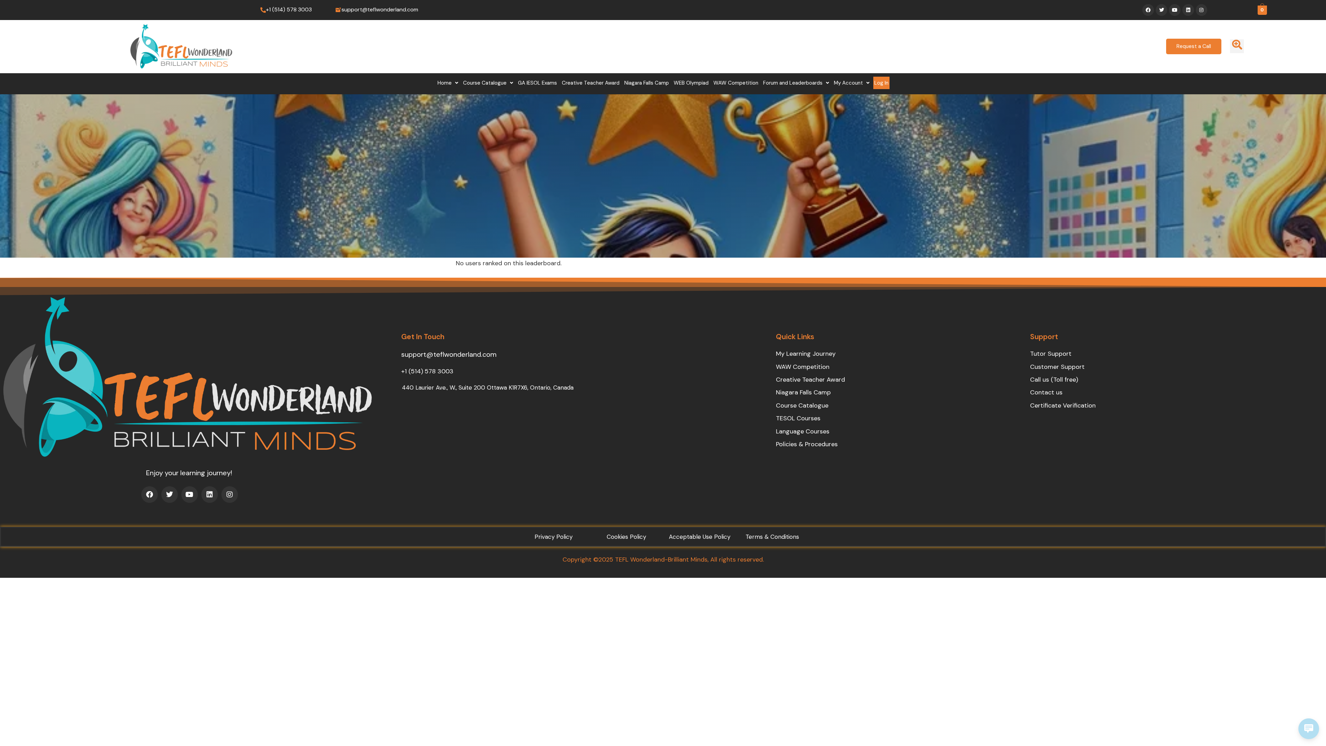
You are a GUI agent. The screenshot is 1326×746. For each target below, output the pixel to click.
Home (445, 82)
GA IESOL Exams (537, 82)
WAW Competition (735, 82)
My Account (848, 82)
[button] (447, 83)
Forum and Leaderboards (793, 82)
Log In (881, 82)
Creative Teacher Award (590, 82)
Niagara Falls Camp (646, 82)
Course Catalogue (485, 82)
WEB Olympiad (691, 82)
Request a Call (1193, 46)
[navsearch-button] (1237, 46)
